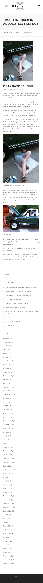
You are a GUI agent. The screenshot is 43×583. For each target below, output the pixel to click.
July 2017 (6, 357)
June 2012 (6, 481)
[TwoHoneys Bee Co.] (14, 6)
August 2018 (7, 342)
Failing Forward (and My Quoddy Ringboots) (19, 295)
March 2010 (6, 552)
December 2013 (8, 421)
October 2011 (7, 511)
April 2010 (6, 548)
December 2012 (8, 458)
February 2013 (7, 451)
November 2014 (8, 387)
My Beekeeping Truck (18, 85)
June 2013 (6, 436)
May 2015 (6, 383)
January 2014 (7, 417)
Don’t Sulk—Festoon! (12, 326)
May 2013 (6, 440)
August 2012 (7, 473)
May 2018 (6, 350)
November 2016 (8, 361)
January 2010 (7, 560)
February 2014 (7, 413)
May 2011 (6, 518)
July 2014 (6, 398)
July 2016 (6, 368)
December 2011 (8, 503)
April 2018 (6, 353)
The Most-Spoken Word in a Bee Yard (17, 303)
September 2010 (8, 530)
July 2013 (6, 432)
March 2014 (6, 410)
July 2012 (6, 477)
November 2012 (8, 462)
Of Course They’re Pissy (13, 299)
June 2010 (6, 541)
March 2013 (6, 447)
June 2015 (6, 380)
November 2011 (8, 507)
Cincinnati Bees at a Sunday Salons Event (19, 292)
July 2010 (6, 537)
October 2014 (7, 391)
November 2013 (8, 425)
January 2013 (7, 455)
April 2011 (6, 522)
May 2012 (6, 485)
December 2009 (8, 563)
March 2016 (6, 372)
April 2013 (6, 443)
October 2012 (7, 466)
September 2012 (8, 470)
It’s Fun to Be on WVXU (13, 322)
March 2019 (6, 338)
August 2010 (7, 533)
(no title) (8, 318)
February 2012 (7, 496)
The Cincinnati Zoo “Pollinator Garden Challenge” (21, 288)
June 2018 (6, 346)
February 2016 (7, 376)
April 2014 (6, 406)
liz (12, 89)
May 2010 (6, 545)
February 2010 (7, 556)
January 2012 (7, 500)
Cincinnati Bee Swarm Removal (15, 307)
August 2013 (7, 428)
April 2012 (6, 488)
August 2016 (7, 365)
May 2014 (6, 402)
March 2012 (6, 492)
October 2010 (7, 526)
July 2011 (6, 515)
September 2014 (8, 395)
